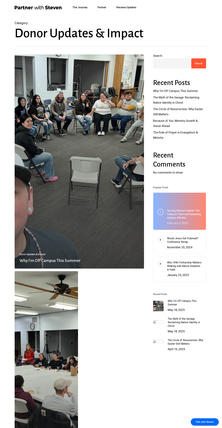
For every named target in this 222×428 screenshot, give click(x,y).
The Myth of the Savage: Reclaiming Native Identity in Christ (176, 100)
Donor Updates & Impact (32, 254)
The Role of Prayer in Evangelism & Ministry (175, 135)
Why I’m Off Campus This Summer (175, 91)
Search (157, 55)
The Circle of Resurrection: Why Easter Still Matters (178, 111)
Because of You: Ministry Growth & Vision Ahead (175, 123)
